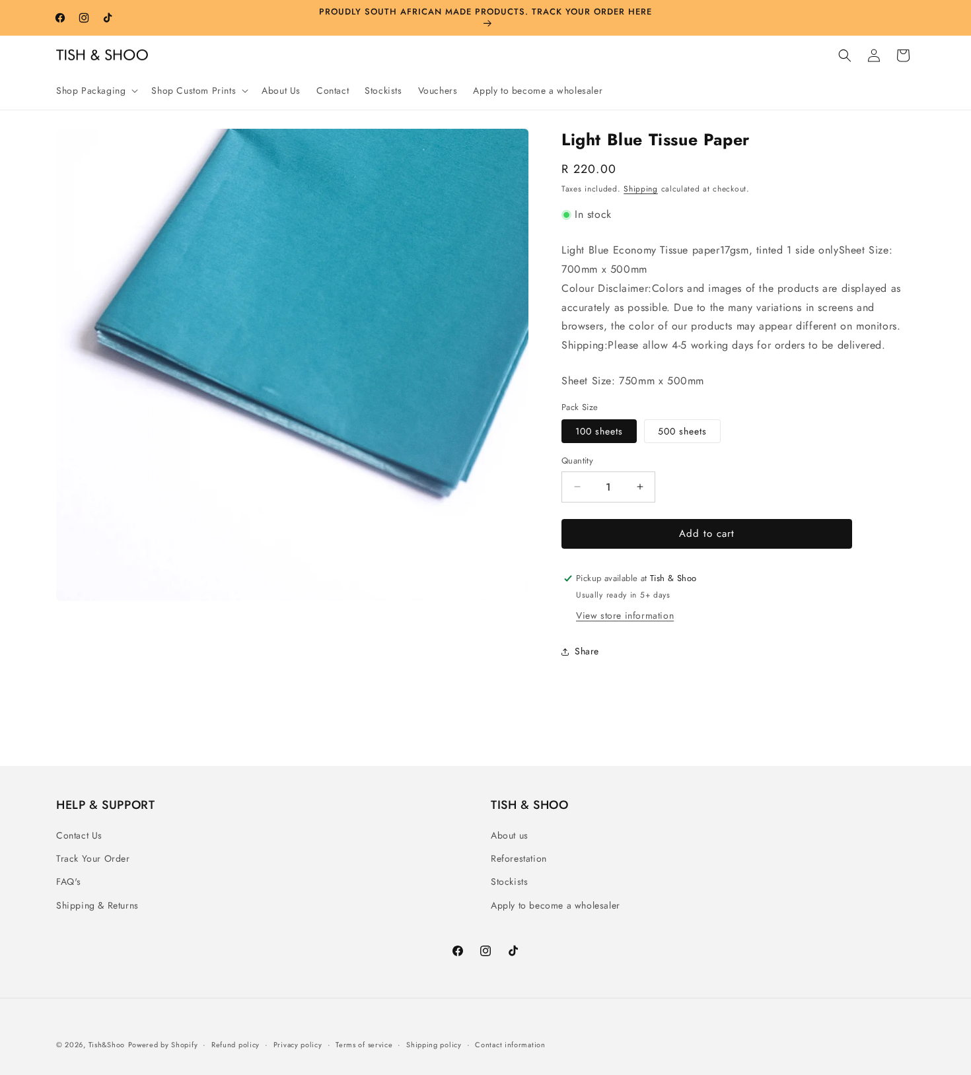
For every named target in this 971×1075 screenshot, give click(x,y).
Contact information (510, 1044)
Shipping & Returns (97, 905)
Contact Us (79, 835)
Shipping (641, 189)
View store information (625, 615)
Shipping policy (434, 1044)
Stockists (509, 881)
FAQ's (68, 881)
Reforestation (519, 858)
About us (509, 835)
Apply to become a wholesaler (555, 905)
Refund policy (235, 1044)
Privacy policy (297, 1044)
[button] (95, 90)
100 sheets (599, 431)
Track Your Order (93, 858)
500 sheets (682, 431)
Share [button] (587, 651)
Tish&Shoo (107, 1044)
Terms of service (364, 1044)
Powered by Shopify (163, 1044)
